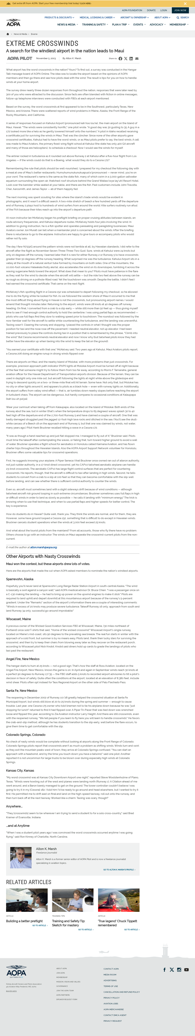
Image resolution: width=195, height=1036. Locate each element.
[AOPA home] (13, 25)
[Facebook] (165, 970)
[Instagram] (180, 970)
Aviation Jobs (111, 1003)
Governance (62, 986)
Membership (178, 24)
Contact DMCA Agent (115, 1015)
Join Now (180, 10)
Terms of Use (111, 986)
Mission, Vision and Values (68, 982)
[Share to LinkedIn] (131, 59)
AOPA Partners (63, 995)
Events (138, 24)
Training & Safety (94, 24)
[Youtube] (186, 970)
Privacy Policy (112, 998)
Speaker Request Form (66, 999)
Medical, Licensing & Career (96, 17)
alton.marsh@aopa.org (43, 547)
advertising (110, 980)
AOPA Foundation (132, 10)
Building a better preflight (24, 921)
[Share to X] (126, 59)
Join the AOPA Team (65, 991)
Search (184, 17)
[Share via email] (137, 59)
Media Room (110, 975)
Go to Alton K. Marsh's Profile (118, 870)
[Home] (9, 33)
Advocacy (157, 24)
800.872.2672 (11, 991)
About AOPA (161, 17)
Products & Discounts (58, 17)
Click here (85, 3)
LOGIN (163, 10)
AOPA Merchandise (114, 1009)
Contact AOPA (111, 969)
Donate (151, 10)
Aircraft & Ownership (133, 17)
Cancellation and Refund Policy (122, 992)
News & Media (66, 24)
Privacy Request (113, 1021)
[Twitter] (172, 970)
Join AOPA (60, 973)
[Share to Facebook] (120, 59)
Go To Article (39, 925)
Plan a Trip (119, 24)
